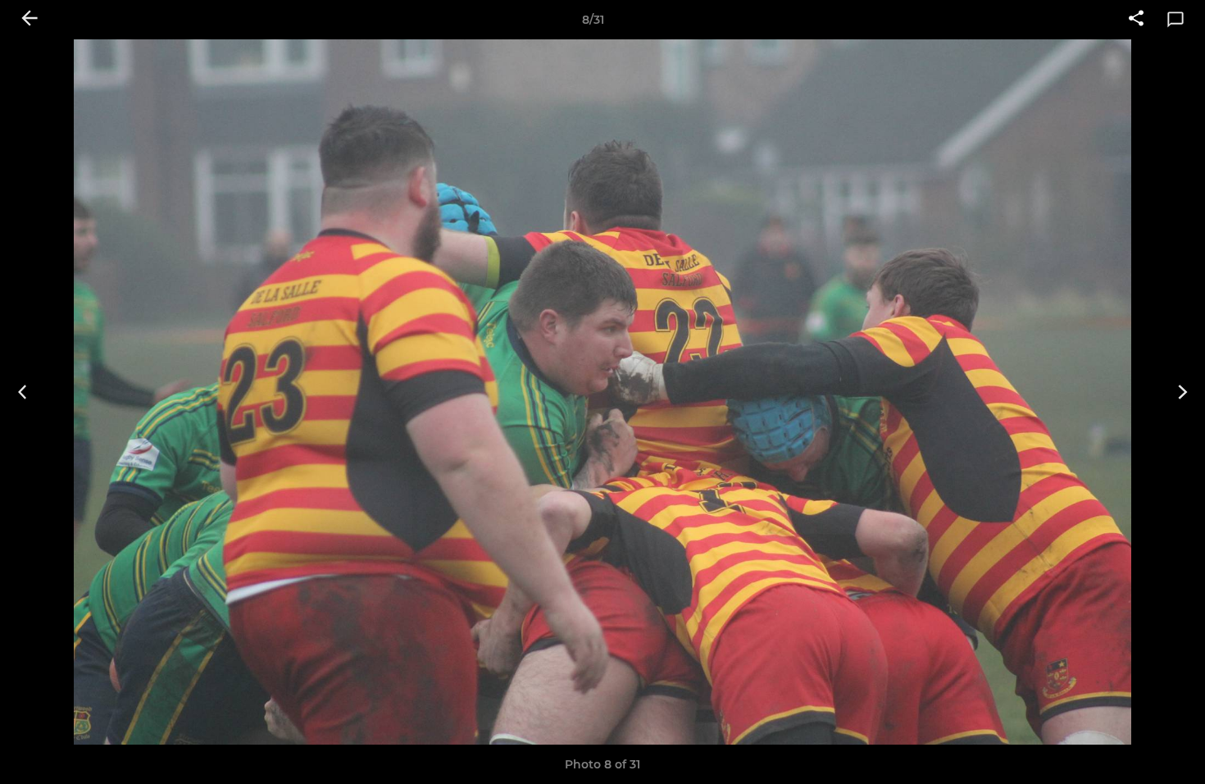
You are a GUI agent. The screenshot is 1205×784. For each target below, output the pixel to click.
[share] (1136, 19)
